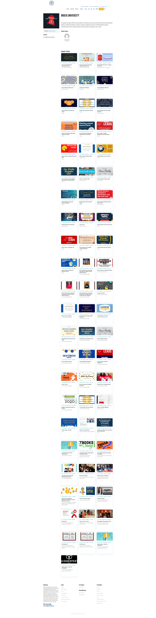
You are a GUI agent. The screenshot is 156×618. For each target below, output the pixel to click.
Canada (62, 591)
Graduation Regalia (82, 594)
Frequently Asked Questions (65, 599)
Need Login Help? (104, 6)
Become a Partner (64, 589)
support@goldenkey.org (51, 30)
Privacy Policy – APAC (64, 597)
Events (98, 597)
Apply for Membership (84, 6)
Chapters (98, 591)
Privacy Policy (63, 595)
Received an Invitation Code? (94, 6)
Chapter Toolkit (81, 587)
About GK (62, 587)
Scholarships (99, 589)
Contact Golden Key (64, 601)
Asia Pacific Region (64, 593)
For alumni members (100, 595)
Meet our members (100, 593)
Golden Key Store (81, 592)
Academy (98, 587)
